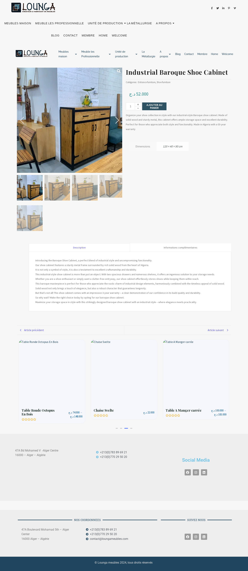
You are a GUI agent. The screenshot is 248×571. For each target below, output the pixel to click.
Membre (88, 35)
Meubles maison (17, 23)
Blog (55, 35)
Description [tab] (79, 247)
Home (103, 35)
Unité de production (105, 23)
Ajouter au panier (154, 106)
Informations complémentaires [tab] (180, 247)
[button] (117, 424)
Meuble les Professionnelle (59, 23)
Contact (70, 35)
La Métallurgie (139, 23)
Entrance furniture (146, 82)
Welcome (119, 35)
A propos (163, 23)
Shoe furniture (163, 82)
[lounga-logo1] (36, 7)
